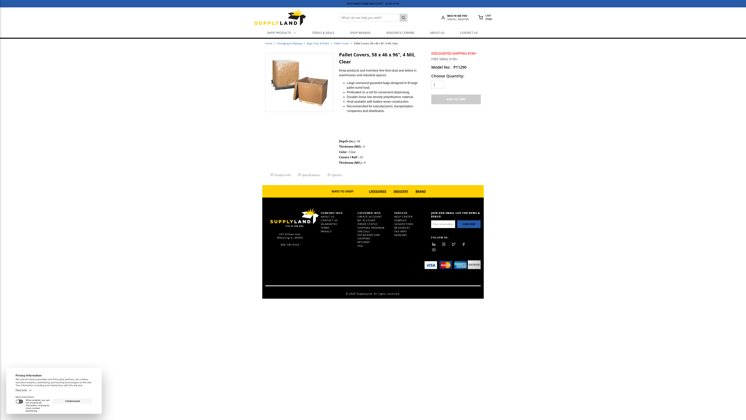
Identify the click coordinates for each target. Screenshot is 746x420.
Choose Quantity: (447, 76)
